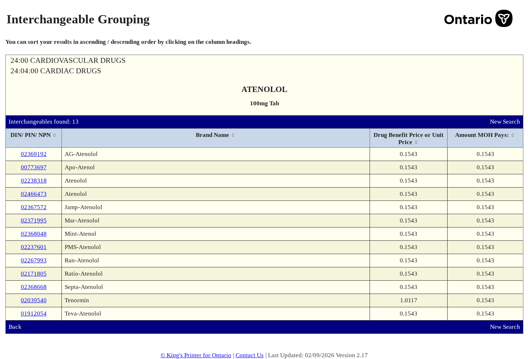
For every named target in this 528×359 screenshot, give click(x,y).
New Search (505, 121)
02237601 (34, 247)
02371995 (34, 220)
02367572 (34, 207)
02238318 (34, 180)
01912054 (34, 313)
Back (15, 326)
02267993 (34, 260)
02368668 (34, 287)
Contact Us (250, 355)
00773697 (34, 167)
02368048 (34, 233)
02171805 (34, 273)
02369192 (34, 154)
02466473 (34, 193)
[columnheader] (34, 138)
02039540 (34, 300)
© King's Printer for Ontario (196, 355)
